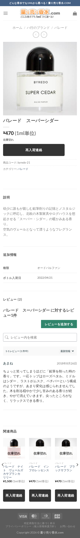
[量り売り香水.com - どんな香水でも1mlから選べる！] (40, 13)
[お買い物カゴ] (75, 13)
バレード (60, 27)
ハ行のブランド (38, 27)
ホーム (17, 27)
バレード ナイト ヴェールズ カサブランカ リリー (14, 472)
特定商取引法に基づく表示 (39, 523)
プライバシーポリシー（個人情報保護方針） (31, 526)
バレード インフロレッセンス (39, 468)
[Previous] (3, 473)
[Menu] (5, 13)
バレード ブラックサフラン (65, 468)
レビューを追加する (59, 324)
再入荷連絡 (33, 150)
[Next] (77, 473)
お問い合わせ (67, 526)
